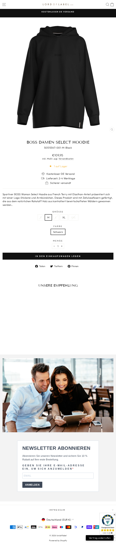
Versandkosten (66, 158)
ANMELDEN (32, 485)
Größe (58, 211)
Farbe (58, 226)
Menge (58, 241)
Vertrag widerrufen (100, 537)
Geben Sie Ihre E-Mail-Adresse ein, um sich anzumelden (53, 467)
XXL (73, 217)
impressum (57, 510)
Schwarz (58, 231)
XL (64, 217)
